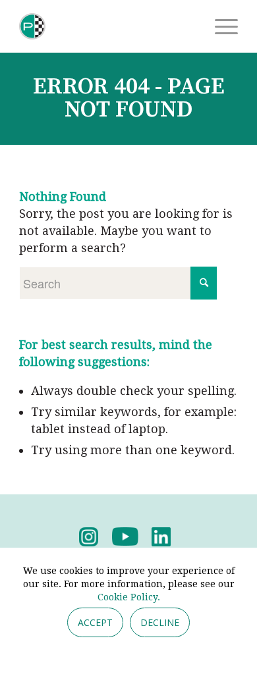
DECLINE (159, 622)
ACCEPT (95, 622)
